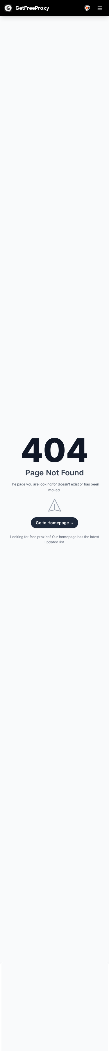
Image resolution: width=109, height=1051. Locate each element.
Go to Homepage (53, 522)
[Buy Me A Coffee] (87, 8)
